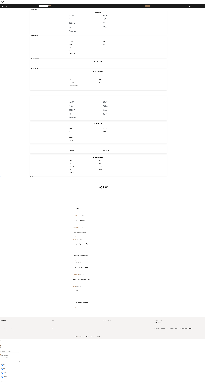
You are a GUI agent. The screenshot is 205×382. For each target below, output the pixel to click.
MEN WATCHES (98, 12)
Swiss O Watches (89, 336)
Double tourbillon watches (79, 232)
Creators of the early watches (80, 267)
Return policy (157, 322)
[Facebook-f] (2, 329)
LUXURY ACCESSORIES (98, 71)
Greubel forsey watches (79, 291)
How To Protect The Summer (80, 302)
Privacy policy (157, 325)
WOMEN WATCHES (98, 38)
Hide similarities (6, 357)
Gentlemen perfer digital (79, 220)
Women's (74, 286)
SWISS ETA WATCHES (98, 61)
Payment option (158, 320)
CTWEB (98, 336)
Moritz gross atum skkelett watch (81, 279)
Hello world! (76, 208)
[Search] (49, 5)
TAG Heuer (74, 239)
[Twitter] (5, 329)
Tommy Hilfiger (75, 215)
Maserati (74, 262)
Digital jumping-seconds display (81, 244)
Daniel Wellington (76, 274)
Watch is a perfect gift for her (80, 255)
